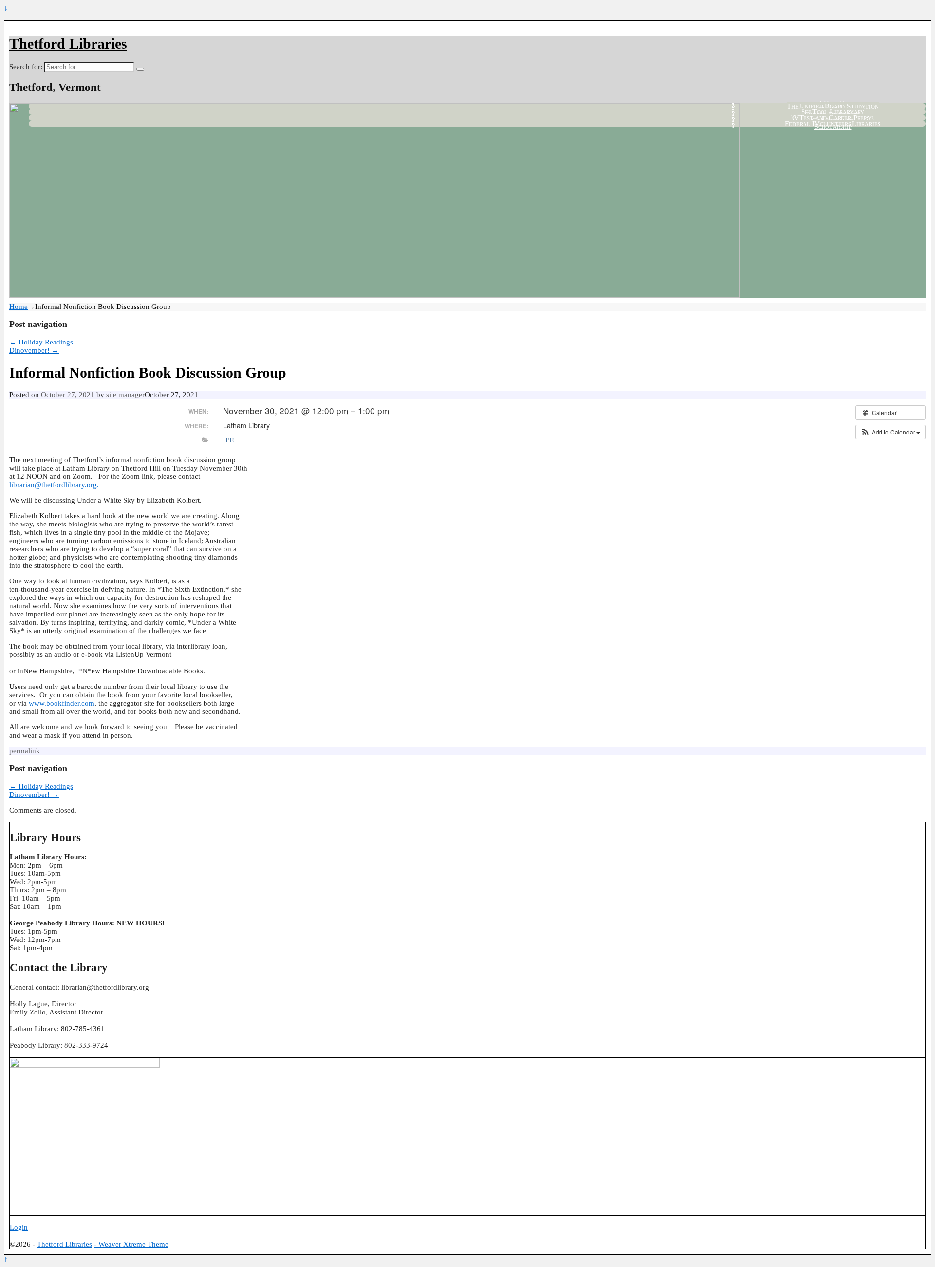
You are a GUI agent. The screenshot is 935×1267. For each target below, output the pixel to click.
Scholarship (833, 126)
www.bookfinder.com (61, 703)
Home (18, 306)
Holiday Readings (41, 342)
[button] (890, 432)
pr (230, 440)
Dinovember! (34, 350)
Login (19, 1227)
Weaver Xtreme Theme (133, 1244)
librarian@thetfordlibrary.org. (54, 485)
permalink (24, 751)
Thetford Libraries (68, 44)
